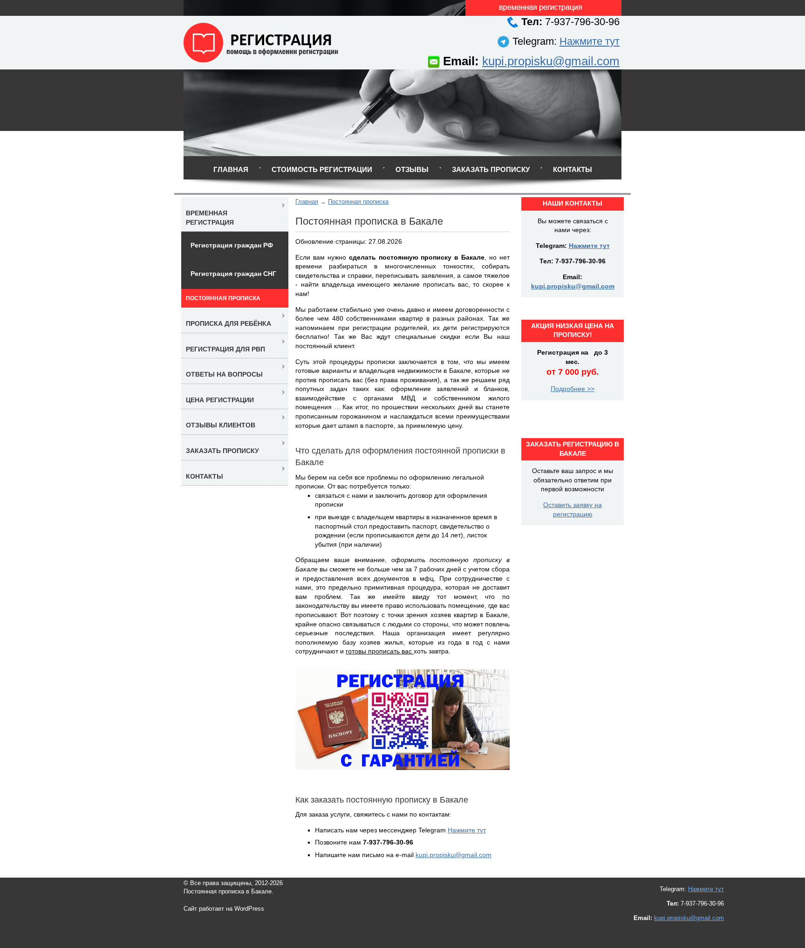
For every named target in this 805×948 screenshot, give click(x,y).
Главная (230, 169)
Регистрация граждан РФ (232, 245)
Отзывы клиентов (220, 425)
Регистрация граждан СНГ (233, 273)
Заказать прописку (491, 169)
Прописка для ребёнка (228, 323)
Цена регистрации (220, 400)
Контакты (572, 169)
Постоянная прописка (358, 201)
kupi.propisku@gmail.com (551, 61)
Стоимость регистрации (322, 169)
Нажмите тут (589, 41)
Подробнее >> (572, 388)
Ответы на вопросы (224, 374)
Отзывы (412, 169)
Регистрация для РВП (225, 349)
